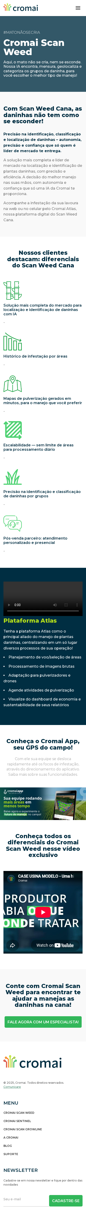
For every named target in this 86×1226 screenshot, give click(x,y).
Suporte (10, 1154)
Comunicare (12, 1087)
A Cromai (10, 1137)
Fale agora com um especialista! (43, 1022)
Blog (7, 1146)
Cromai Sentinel (17, 1121)
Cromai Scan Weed (18, 1112)
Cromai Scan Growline (22, 1129)
